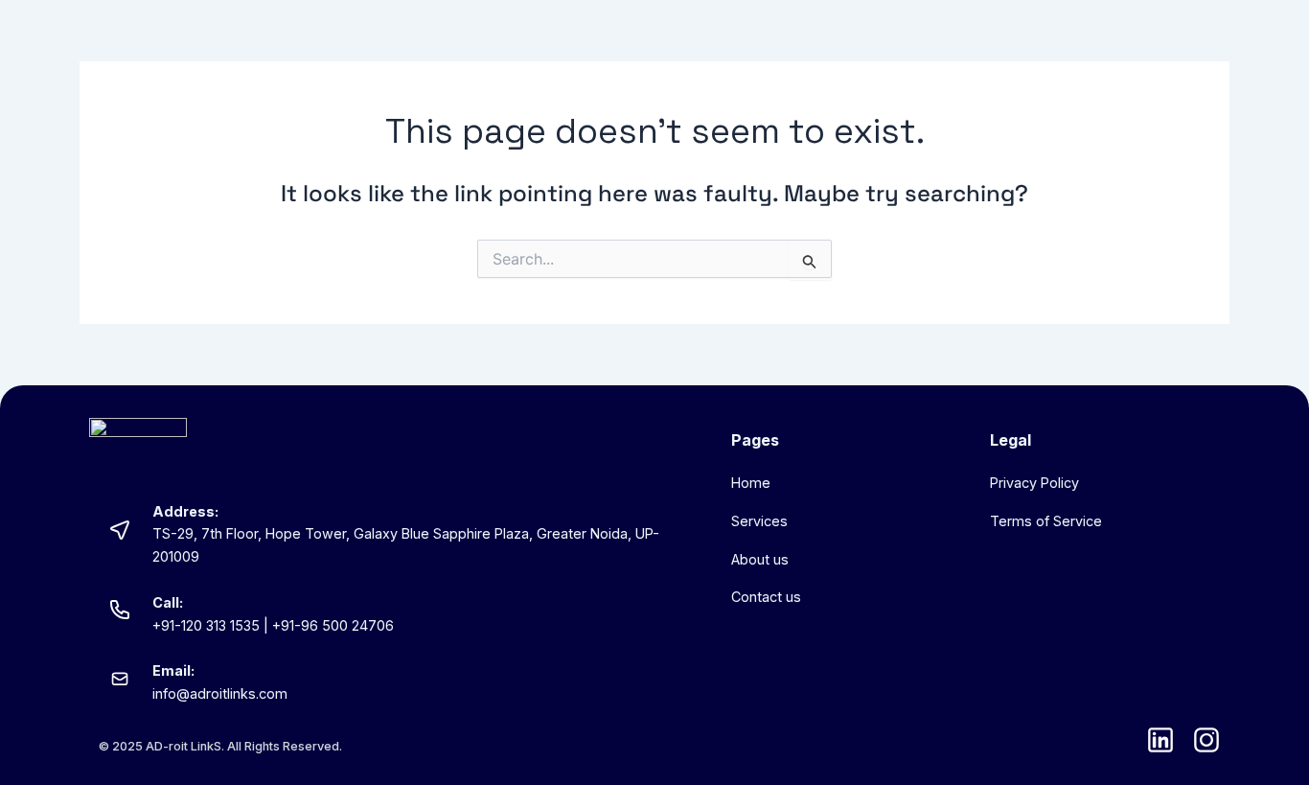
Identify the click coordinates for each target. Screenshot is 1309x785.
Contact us (766, 597)
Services (759, 521)
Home (750, 482)
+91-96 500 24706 (333, 625)
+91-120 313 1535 (206, 625)
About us (760, 559)
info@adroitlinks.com (219, 693)
